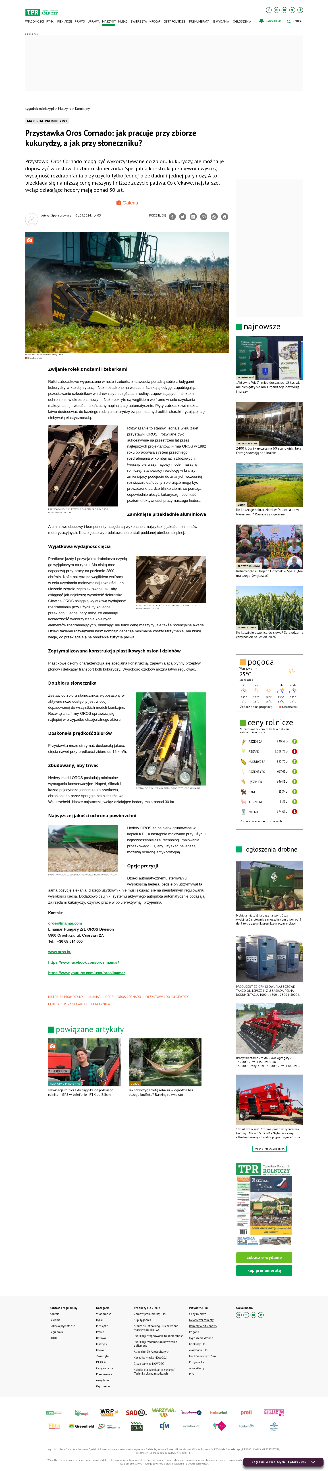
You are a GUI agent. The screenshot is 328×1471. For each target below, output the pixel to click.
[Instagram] (277, 10)
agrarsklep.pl (197, 1368)
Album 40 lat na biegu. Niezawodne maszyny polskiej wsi (156, 1328)
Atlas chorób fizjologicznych (151, 1352)
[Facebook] (269, 10)
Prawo (80, 21)
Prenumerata (199, 21)
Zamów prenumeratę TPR (150, 1314)
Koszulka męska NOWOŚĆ (150, 1358)
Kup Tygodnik (142, 1320)
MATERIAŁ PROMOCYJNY (65, 997)
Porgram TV (196, 1362)
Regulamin (56, 1332)
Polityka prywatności (62, 1326)
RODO (53, 1338)
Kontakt (54, 1314)
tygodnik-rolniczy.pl (39, 108)
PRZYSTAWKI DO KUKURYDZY (167, 997)
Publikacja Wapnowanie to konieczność (158, 1336)
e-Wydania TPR (198, 1350)
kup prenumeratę (264, 1270)
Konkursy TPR (197, 1344)
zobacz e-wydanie (264, 1257)
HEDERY (54, 1004)
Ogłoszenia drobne (201, 1338)
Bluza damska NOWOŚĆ (149, 1364)
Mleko (123, 21)
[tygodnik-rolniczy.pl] (41, 10)
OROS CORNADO (129, 997)
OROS (109, 997)
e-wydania (221, 21)
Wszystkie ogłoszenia (269, 1148)
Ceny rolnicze (174, 21)
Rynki (50, 21)
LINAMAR (94, 997)
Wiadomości (34, 21)
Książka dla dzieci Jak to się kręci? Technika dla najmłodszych (154, 1371)
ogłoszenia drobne (271, 849)
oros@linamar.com (65, 923)
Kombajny (82, 108)
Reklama (55, 1320)
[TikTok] (300, 10)
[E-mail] (203, 216)
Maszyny (108, 21)
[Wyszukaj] (295, 21)
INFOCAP (155, 21)
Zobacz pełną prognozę (256, 706)
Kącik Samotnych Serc (202, 1356)
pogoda (261, 662)
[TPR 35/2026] (264, 1205)
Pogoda (194, 1332)
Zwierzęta (138, 21)
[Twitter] (292, 10)
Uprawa (93, 21)
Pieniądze (64, 21)
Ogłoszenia (242, 21)
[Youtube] (284, 10)
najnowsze (262, 326)
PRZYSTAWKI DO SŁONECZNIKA (87, 1004)
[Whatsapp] (214, 216)
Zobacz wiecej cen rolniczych (261, 821)
